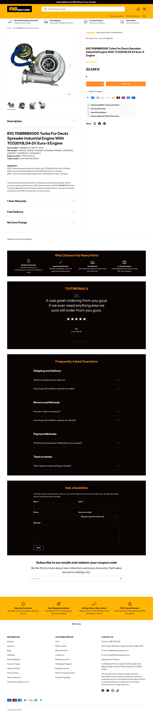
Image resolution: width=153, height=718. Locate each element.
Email (80, 502)
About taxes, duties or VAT (18, 682)
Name (35, 502)
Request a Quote (117, 16)
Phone (35, 512)
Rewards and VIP (62, 659)
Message (36, 523)
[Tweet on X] (94, 123)
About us (11, 646)
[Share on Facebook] (99, 123)
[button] (91, 62)
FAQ (144, 16)
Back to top (76, 624)
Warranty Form (61, 650)
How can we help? (85, 512)
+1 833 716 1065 (114, 641)
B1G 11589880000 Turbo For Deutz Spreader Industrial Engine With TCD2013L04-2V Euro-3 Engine (26, 28)
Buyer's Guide (52, 16)
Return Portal (60, 646)
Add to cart (126, 84)
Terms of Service (14, 677)
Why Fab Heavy (37, 16)
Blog (9, 650)
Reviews (64, 16)
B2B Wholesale (132, 16)
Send (38, 548)
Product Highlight (62, 677)
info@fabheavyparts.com (118, 650)
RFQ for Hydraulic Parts (65, 673)
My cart (92, 16)
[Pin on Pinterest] (104, 123)
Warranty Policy (13, 668)
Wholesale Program (63, 664)
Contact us (74, 16)
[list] (41, 65)
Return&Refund (13, 659)
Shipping (11, 655)
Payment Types (13, 664)
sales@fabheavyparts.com (119, 655)
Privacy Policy (13, 673)
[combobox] (83, 9)
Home (9, 28)
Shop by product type (16, 16)
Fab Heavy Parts (92, 38)
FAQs (84, 16)
